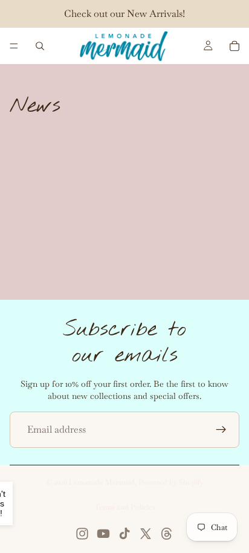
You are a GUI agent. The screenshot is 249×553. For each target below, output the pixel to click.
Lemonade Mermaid (102, 482)
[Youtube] (103, 533)
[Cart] (234, 46)
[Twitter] (145, 533)
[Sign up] (221, 429)
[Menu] (14, 46)
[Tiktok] (124, 533)
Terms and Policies (124, 507)
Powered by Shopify (171, 482)
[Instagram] (82, 533)
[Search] (40, 46)
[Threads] (167, 533)
